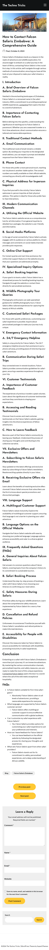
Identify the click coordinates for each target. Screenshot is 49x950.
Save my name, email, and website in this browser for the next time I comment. (25, 892)
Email (7, 866)
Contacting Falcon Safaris (12, 674)
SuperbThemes (42, 946)
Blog (6, 773)
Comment (9, 825)
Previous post (24, 787)
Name (7, 852)
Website (8, 879)
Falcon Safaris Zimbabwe (23, 773)
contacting (23, 105)
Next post (24, 796)
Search (7, 915)
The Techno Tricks (13, 5)
